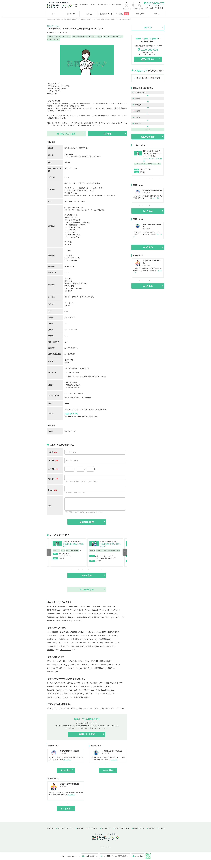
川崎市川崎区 (106, 606)
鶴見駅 (63, 665)
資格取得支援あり (100, 686)
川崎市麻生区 (81, 610)
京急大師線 (50, 650)
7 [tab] (92, 569)
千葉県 (61, 708)
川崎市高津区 (66, 614)
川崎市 (60, 606)
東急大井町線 (51, 642)
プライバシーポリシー (65, 828)
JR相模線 (62, 646)
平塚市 (93, 606)
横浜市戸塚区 (51, 610)
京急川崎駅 (50, 672)
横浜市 (49, 606)
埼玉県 (85, 708)
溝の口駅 (104, 665)
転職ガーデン (50, 19)
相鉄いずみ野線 (105, 646)
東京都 (49, 708)
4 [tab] (82, 569)
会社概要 (50, 828)
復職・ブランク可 (112, 683)
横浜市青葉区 (51, 614)
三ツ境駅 (59, 668)
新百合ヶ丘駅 (51, 665)
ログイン (157, 14)
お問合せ (151, 828)
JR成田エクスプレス (94, 632)
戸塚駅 (59, 661)
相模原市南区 (108, 614)
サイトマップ (106, 828)
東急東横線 (89, 639)
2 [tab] (75, 569)
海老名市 (65, 621)
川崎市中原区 (51, 621)
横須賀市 (95, 614)
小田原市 (77, 621)
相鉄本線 (95, 642)
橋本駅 (49, 668)
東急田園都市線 (95, 635)
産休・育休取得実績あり (90, 683)
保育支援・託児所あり (82, 690)
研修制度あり (51, 690)
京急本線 (50, 639)
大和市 (118, 617)
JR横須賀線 (75, 639)
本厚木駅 (81, 661)
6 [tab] (88, 569)
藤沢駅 (73, 665)
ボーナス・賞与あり (54, 683)
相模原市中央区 (65, 617)
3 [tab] (78, 569)
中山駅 (114, 665)
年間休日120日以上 (103, 690)
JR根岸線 (50, 646)
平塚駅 (49, 661)
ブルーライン (66, 642)
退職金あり (71, 683)
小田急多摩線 (89, 646)
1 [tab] (72, 569)
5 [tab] (85, 569)
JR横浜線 (110, 635)
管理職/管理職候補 (80, 697)
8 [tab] (95, 569)
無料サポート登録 (87, 734)
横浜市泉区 (95, 617)
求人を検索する (87, 589)
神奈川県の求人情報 (66, 19)
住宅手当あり (51, 694)
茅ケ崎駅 (93, 665)
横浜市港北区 (96, 610)
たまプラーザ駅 (73, 668)
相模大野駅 (104, 661)
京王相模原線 (81, 642)
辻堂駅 (92, 661)
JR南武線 (62, 639)
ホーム (53, 14)
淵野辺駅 (98, 668)
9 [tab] (98, 569)
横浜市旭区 (111, 610)
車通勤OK (50, 686)
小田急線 (111, 632)
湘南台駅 (86, 668)
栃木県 (118, 708)
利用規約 (80, 828)
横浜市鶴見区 (81, 614)
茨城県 (97, 708)
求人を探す (71, 14)
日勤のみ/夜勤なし (80, 686)
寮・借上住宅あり (104, 694)
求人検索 (57, 19)
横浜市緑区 (50, 617)
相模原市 (72, 606)
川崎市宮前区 (66, 610)
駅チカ (65, 690)
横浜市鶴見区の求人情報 (79, 19)
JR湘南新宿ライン (53, 635)
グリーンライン (65, 650)
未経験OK (63, 686)
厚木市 (107, 617)
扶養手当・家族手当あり (71, 694)
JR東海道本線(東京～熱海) (75, 635)
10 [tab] (102, 569)
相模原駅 (109, 668)
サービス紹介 (88, 14)
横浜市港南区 (81, 617)
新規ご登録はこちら (122, 828)
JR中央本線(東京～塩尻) (55, 632)
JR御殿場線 (103, 639)
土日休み (65, 697)
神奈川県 (73, 708)
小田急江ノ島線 (109, 642)
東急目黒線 (75, 646)
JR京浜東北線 (75, 632)
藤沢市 (83, 606)
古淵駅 (82, 665)
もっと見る (87, 575)
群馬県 (107, 708)
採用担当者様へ (140, 14)
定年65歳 (89, 694)
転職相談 (122, 14)
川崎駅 (70, 661)
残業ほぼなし (51, 697)
